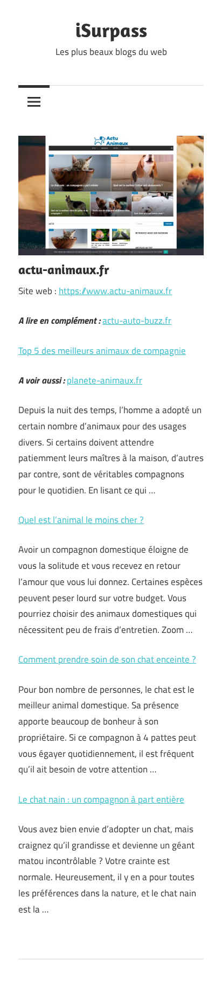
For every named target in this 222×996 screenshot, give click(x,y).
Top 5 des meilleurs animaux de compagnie (102, 351)
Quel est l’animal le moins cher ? (81, 520)
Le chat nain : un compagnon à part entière (101, 799)
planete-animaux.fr (104, 380)
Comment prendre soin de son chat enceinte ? (107, 659)
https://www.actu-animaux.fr (115, 291)
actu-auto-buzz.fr (136, 321)
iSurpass (111, 30)
